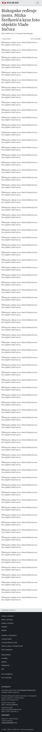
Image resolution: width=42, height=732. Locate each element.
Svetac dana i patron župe (12, 646)
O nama (4, 658)
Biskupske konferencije (27, 690)
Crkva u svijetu (7, 623)
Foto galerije (36, 39)
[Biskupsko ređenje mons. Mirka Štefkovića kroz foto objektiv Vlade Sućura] (21, 43)
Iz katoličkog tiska (9, 642)
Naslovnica (6, 655)
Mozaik (4, 627)
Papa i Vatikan (7, 620)
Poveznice (5, 665)
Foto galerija (6, 650)
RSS (2, 669)
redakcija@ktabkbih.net (9, 723)
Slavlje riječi (6, 639)
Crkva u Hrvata (7, 616)
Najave (4, 630)
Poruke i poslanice (9, 635)
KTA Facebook (7, 674)
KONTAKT (5, 715)
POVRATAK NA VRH (7, 610)
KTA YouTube (6, 678)
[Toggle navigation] (37, 3)
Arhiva (4, 662)
